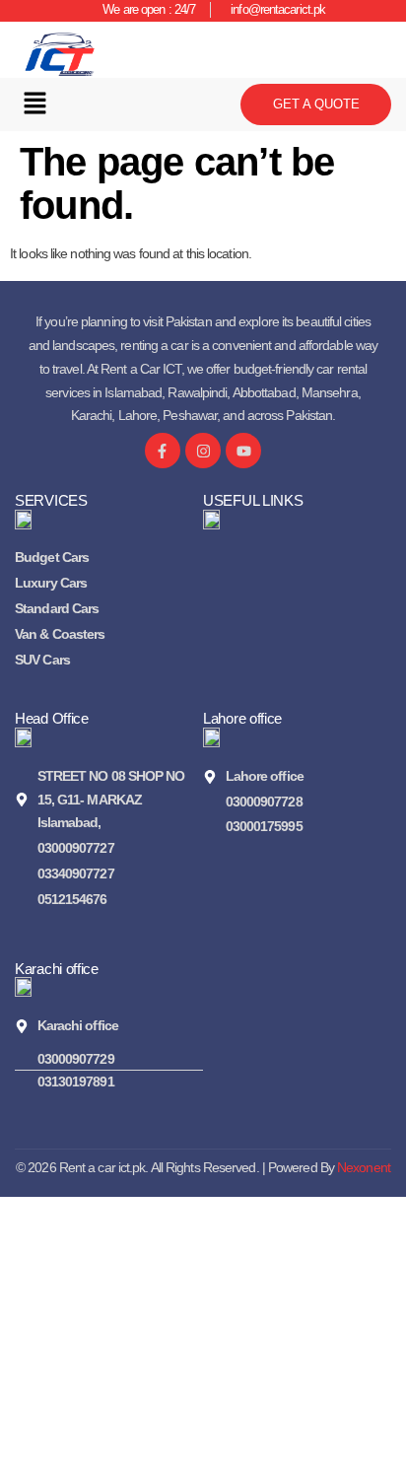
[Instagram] (203, 450)
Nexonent (363, 1167)
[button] (34, 104)
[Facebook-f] (162, 450)
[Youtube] (243, 450)
